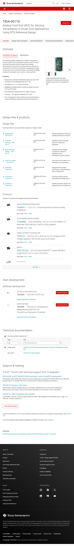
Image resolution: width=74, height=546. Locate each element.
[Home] (13, 3)
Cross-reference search (46, 461)
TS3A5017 (21, 207)
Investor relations (8, 471)
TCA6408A (21, 222)
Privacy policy (27, 534)
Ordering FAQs (7, 500)
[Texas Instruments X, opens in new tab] (55, 490)
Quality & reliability (45, 471)
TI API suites (6, 490)
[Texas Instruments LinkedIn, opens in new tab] (41, 496)
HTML (30, 213)
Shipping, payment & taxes (10, 496)
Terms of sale (37, 534)
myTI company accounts (10, 493)
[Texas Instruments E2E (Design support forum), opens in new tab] (48, 496)
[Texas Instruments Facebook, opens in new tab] (48, 490)
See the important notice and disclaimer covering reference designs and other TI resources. (29, 434)
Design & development (15, 13)
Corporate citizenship (9, 478)
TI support (50, 420)
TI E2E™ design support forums (49, 457)
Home (4, 13)
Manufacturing (7, 475)
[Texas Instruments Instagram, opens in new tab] (41, 490)
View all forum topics (10, 406)
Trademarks (57, 534)
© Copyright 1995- (10, 540)
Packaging (43, 468)
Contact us (43, 454)
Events (5, 468)
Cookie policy (16, 534)
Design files (66, 23)
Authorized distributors (9, 503)
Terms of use (47, 534)
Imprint (18, 536)
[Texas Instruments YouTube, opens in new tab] (55, 496)
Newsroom (6, 461)
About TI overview (8, 454)
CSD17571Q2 (22, 250)
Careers (5, 457)
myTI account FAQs (45, 475)
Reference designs (29, 13)
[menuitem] (64, 9)
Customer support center (47, 464)
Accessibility (6, 534)
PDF (25, 213)
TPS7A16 (21, 236)
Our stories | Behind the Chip (11, 464)
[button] (4, 9)
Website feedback (8, 536)
